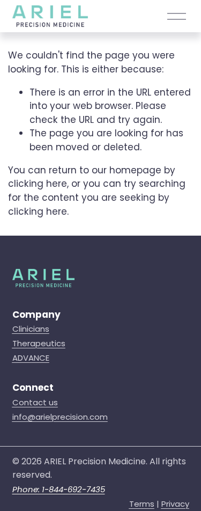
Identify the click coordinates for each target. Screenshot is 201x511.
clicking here (37, 183)
